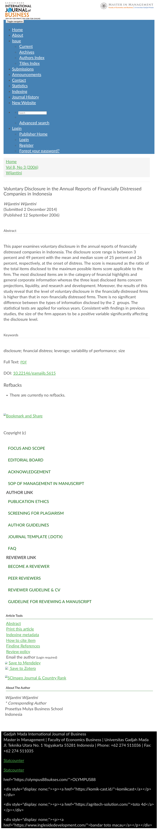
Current (26, 47)
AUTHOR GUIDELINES (28, 525)
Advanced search (34, 123)
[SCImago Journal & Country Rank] (79, 678)
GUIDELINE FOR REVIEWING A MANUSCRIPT (49, 602)
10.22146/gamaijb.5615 (34, 373)
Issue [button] (16, 41)
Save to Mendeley (25, 663)
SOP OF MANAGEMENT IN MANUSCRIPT (46, 484)
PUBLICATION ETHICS (28, 502)
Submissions (23, 69)
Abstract (13, 624)
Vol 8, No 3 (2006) (22, 167)
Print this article (20, 629)
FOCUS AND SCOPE (26, 449)
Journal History (25, 97)
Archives (26, 52)
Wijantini (14, 173)
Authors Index (31, 58)
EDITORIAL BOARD (25, 460)
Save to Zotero (22, 669)
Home (17, 30)
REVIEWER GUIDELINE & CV (34, 590)
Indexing (19, 92)
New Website (24, 103)
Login (17, 129)
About (17, 35)
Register (26, 145)
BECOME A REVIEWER (28, 567)
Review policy (18, 652)
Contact (19, 80)
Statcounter (14, 761)
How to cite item (20, 641)
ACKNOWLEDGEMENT (29, 472)
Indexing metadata (22, 635)
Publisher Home (33, 134)
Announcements (26, 75)
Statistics (20, 86)
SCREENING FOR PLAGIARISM (36, 513)
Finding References (23, 646)
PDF (23, 362)
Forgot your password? (39, 151)
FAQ (12, 549)
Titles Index (29, 64)
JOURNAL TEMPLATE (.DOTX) (35, 537)
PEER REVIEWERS (24, 578)
